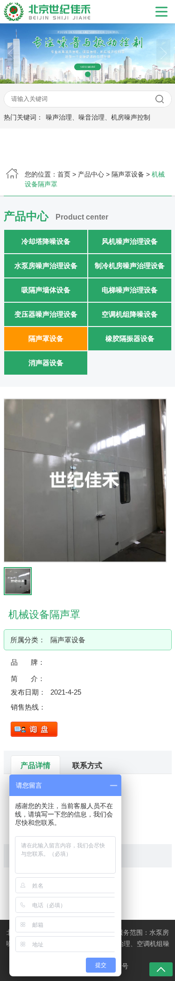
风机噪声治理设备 (130, 241)
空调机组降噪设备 (130, 314)
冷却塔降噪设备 (45, 241)
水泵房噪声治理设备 (45, 266)
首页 (63, 174)
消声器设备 (45, 363)
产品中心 (91, 174)
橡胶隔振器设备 (129, 338)
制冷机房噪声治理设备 (130, 266)
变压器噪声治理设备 (45, 314)
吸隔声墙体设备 (45, 290)
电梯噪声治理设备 (130, 290)
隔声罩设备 (128, 174)
